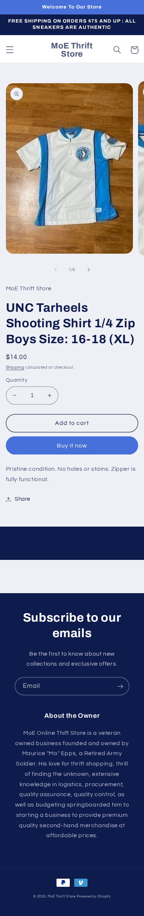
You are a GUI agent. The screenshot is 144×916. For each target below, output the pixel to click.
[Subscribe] (120, 686)
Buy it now (72, 446)
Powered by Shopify (94, 896)
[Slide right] (88, 269)
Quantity (16, 380)
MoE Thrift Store (62, 896)
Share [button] (22, 499)
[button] (9, 49)
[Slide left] (55, 269)
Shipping (15, 367)
